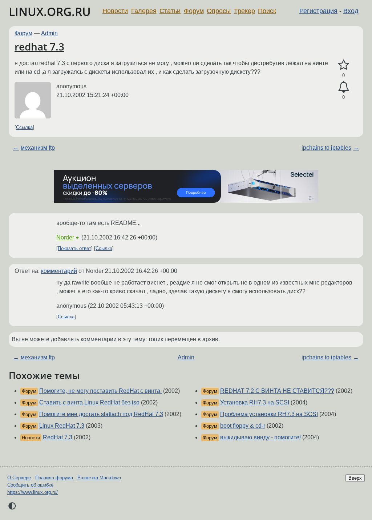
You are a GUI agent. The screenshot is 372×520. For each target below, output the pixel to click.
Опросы (219, 11)
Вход (351, 11)
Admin (49, 33)
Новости (115, 11)
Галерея (144, 11)
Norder (65, 237)
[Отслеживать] (343, 87)
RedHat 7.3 (57, 437)
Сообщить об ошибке (30, 485)
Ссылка (24, 127)
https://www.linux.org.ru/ (32, 492)
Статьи (170, 11)
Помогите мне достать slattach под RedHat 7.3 (101, 414)
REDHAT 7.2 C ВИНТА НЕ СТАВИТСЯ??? (277, 391)
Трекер (244, 11)
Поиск (267, 11)
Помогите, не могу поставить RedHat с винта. (100, 391)
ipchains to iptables (326, 148)
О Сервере (19, 477)
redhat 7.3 (39, 46)
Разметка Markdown (99, 477)
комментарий (59, 271)
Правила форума (54, 477)
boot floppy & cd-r (242, 426)
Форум (194, 11)
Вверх (355, 478)
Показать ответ (74, 248)
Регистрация (318, 11)
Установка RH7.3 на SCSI (254, 402)
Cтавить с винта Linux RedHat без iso (89, 402)
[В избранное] (343, 65)
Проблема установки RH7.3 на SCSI (269, 414)
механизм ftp (38, 148)
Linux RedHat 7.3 (61, 426)
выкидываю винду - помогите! (260, 437)
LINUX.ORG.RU (50, 11)
